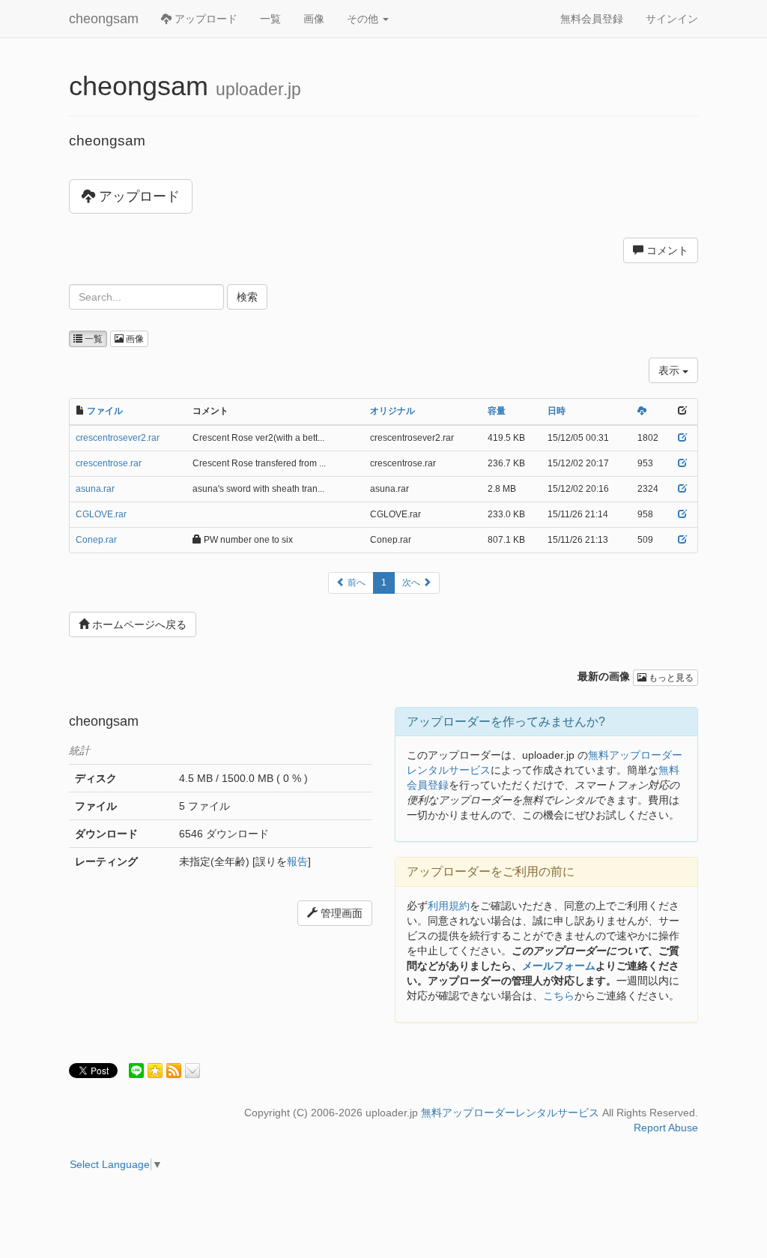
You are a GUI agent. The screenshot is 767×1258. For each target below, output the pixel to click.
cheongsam (104, 18)
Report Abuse (666, 1128)
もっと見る (670, 677)
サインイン (672, 19)
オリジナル (392, 411)
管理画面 (340, 913)
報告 (297, 861)
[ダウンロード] (641, 411)
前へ (355, 582)
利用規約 (449, 906)
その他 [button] (364, 19)
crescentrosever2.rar (118, 438)
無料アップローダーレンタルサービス (510, 1113)
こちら (559, 996)
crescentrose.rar (109, 463)
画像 (313, 19)
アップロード (204, 19)
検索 (247, 297)
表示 (670, 370)
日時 (557, 411)
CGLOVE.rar (101, 514)
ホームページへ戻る (138, 624)
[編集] (682, 438)
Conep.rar (96, 540)
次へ (412, 582)
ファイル (105, 411)
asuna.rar (95, 489)
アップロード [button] (137, 196)
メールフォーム (558, 966)
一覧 (270, 19)
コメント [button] (665, 250)
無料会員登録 (591, 19)
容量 (497, 411)
